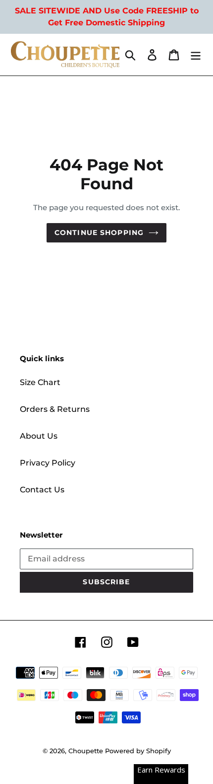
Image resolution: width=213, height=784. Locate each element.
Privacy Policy (47, 463)
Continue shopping (99, 232)
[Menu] (196, 55)
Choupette (85, 751)
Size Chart (40, 382)
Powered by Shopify (138, 751)
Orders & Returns (55, 409)
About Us (38, 436)
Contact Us (42, 489)
